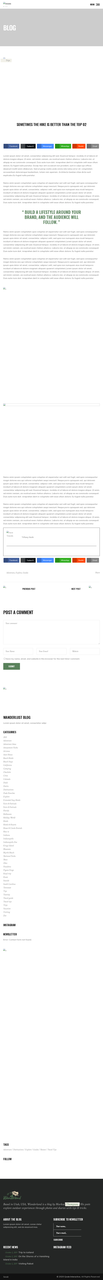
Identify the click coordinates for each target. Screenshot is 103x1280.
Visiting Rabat (25, 1263)
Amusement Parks (10, 747)
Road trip (7, 873)
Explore (19, 572)
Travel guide (8, 898)
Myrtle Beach (8, 852)
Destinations (8, 789)
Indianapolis (8, 838)
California (7, 765)
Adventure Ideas (9, 744)
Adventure (10, 572)
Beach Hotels (8, 758)
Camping (7, 768)
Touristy (6, 894)
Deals (5, 782)
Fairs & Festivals (9, 803)
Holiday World (9, 817)
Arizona (6, 751)
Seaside (6, 880)
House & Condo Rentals (12, 828)
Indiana (6, 835)
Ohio (5, 863)
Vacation (7, 908)
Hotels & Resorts (9, 824)
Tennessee (7, 887)
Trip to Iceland (26, 1252)
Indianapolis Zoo (10, 842)
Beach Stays (8, 761)
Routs (5, 877)
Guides (25, 572)
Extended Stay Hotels (11, 800)
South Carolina (9, 884)
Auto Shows (7, 754)
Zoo (4, 915)
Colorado (6, 779)
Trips (8, 60)
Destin (6, 786)
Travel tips (7, 901)
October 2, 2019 (11, 1252)
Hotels (5, 821)
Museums (7, 849)
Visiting (6, 912)
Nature (43, 1149)
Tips (5, 891)
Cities (5, 775)
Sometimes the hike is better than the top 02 (51, 124)
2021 (5, 737)
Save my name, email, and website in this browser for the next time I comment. (43, 658)
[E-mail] (8, 551)
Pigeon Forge (8, 870)
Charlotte (7, 772)
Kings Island (8, 845)
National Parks (9, 856)
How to (6, 831)
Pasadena (7, 866)
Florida (6, 810)
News (5, 859)
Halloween (7, 814)
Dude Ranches (9, 793)
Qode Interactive (72, 1276)
